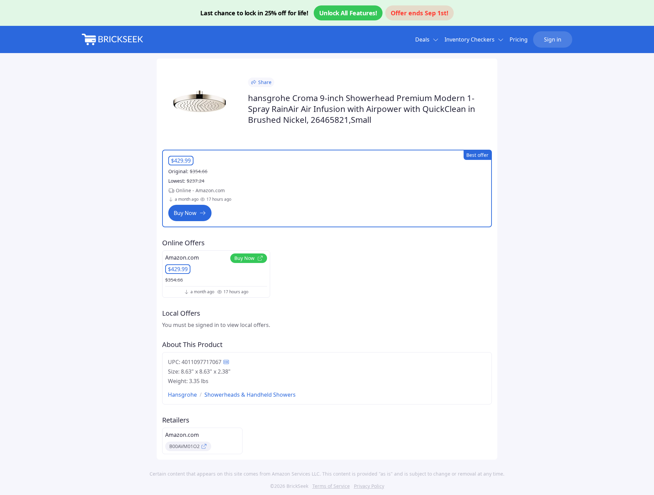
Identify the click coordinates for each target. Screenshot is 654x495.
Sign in (552, 39)
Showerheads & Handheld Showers (250, 394)
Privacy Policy (369, 486)
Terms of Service (331, 486)
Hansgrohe (182, 394)
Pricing (519, 39)
